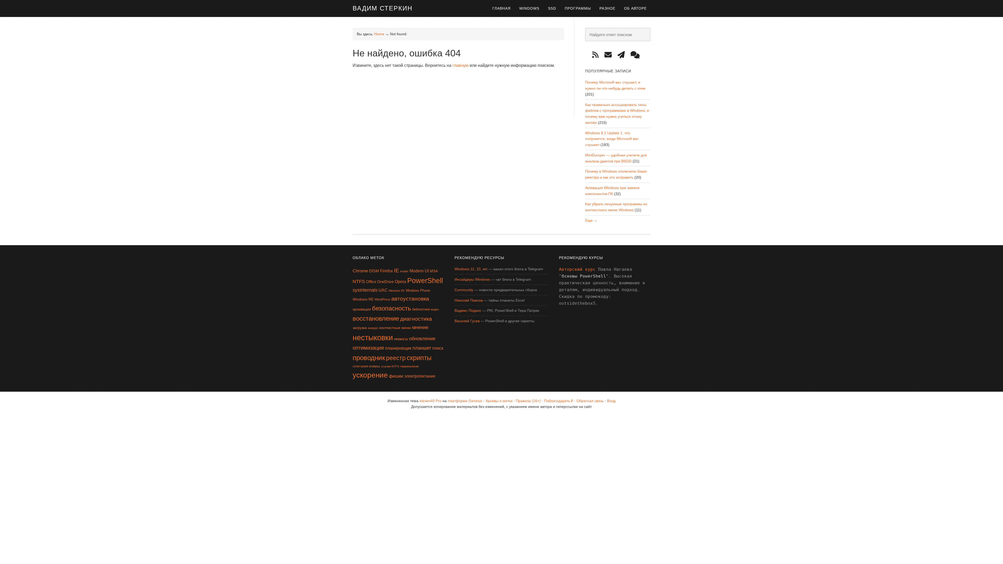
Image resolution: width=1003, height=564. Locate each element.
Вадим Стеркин (382, 8)
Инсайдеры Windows (472, 279)
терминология (409, 366)
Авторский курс (577, 269)
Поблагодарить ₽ (558, 401)
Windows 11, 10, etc (471, 269)
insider (404, 271)
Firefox (386, 271)
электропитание (419, 376)
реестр (396, 358)
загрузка (360, 328)
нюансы (401, 339)
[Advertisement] (448, 86)
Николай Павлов (468, 300)
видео (435, 309)
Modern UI (419, 271)
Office (371, 281)
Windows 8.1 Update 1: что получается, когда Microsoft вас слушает (612, 139)
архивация (362, 309)
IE (396, 270)
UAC (383, 290)
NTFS (359, 281)
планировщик (398, 348)
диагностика (416, 319)
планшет (421, 348)
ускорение (370, 375)
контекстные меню (395, 328)
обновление (422, 338)
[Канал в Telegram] (622, 55)
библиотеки (421, 309)
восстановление (376, 318)
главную (460, 65)
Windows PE (397, 290)
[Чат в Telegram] (637, 55)
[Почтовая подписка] (609, 55)
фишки (396, 376)
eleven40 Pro (430, 401)
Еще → (591, 220)
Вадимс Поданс (467, 310)
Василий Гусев (467, 321)
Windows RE (363, 299)
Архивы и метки (499, 401)
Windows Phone (418, 290)
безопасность (391, 308)
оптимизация (368, 348)
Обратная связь (590, 401)
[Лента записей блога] (597, 55)
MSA (434, 271)
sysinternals (365, 290)
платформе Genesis (465, 401)
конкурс (373, 328)
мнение (420, 327)
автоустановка (410, 299)
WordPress (382, 299)
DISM (374, 271)
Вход (611, 401)
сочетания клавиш (366, 366)
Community (463, 290)
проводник (369, 358)
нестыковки (373, 337)
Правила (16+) (528, 401)
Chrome (360, 270)
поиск (437, 348)
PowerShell (425, 281)
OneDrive (385, 281)
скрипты (419, 357)
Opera (400, 281)
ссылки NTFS (390, 366)
